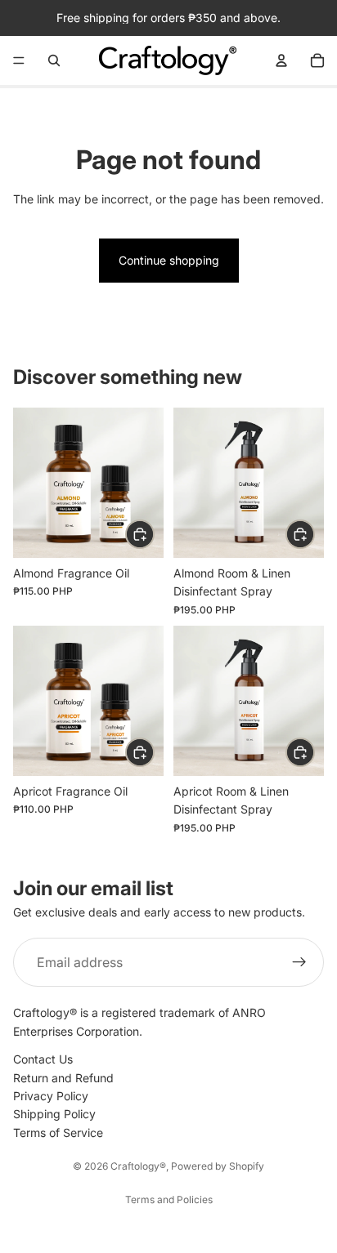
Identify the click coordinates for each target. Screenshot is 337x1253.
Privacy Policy (50, 1096)
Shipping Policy (54, 1114)
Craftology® (138, 1166)
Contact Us (43, 1059)
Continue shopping (169, 260)
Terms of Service (58, 1132)
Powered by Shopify (217, 1166)
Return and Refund (63, 1078)
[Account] (281, 60)
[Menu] (19, 60)
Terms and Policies (169, 1199)
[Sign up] (299, 962)
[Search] (54, 60)
